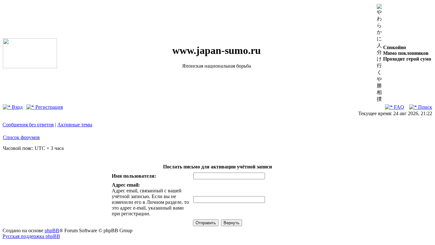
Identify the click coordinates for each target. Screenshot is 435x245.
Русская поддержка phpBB (31, 236)
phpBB (52, 230)
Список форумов (21, 137)
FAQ (398, 107)
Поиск (424, 107)
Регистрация (48, 107)
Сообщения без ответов (28, 124)
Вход (17, 107)
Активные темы (74, 124)
